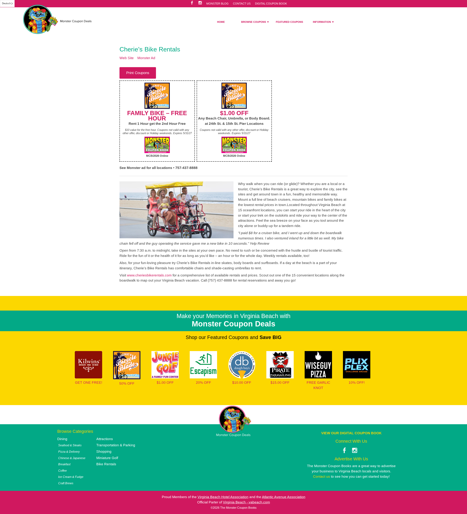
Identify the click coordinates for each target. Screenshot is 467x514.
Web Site (126, 58)
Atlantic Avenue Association (283, 497)
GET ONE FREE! (88, 382)
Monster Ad (146, 58)
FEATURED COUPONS (289, 21)
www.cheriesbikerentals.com (149, 275)
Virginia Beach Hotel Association (223, 497)
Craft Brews (65, 483)
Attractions (104, 439)
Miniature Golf (107, 458)
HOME (221, 21)
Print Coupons (137, 73)
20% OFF (203, 382)
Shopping (103, 451)
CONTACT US (242, 3)
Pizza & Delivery (69, 451)
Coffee (62, 470)
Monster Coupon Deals (57, 19)
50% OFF (126, 383)
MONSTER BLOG (217, 3)
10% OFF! (357, 382)
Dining (62, 439)
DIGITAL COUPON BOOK (271, 3)
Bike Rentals (106, 464)
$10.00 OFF (241, 382)
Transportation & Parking (115, 445)
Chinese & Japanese (71, 458)
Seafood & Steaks (70, 445)
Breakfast (64, 464)
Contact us (321, 476)
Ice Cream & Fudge (70, 476)
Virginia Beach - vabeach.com (246, 502)
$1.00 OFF (165, 382)
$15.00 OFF (280, 382)
